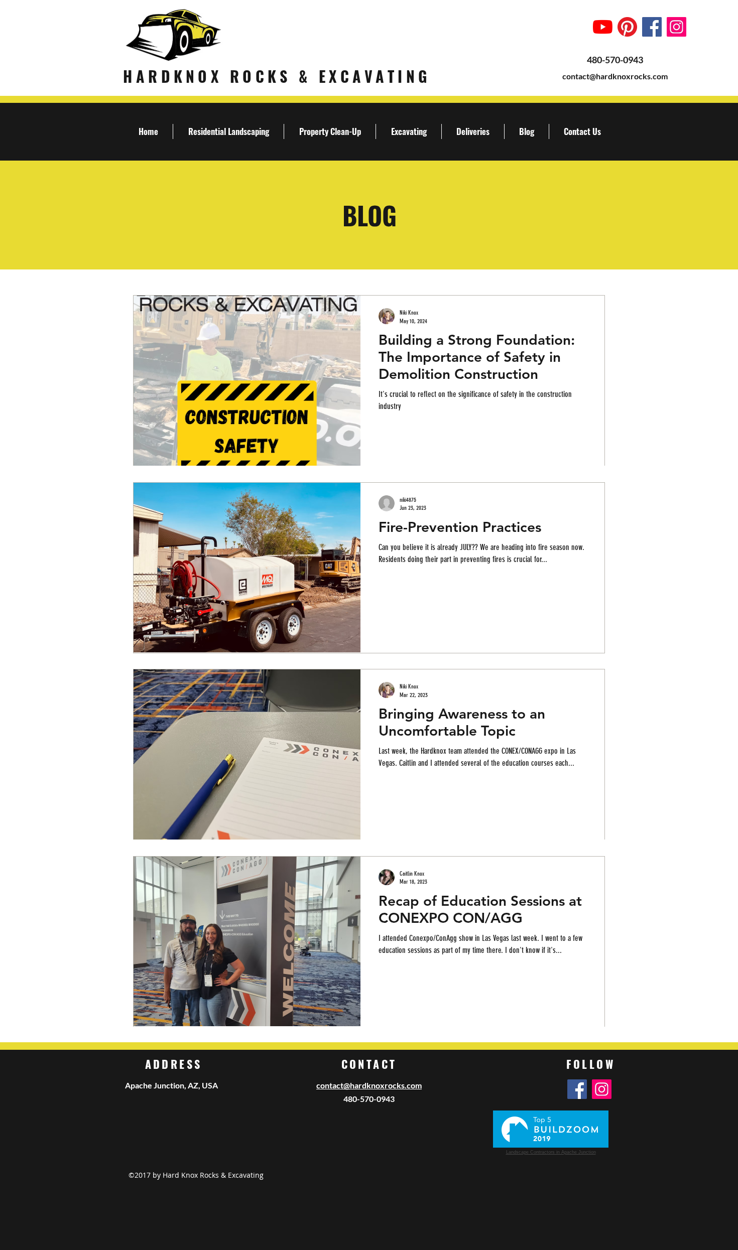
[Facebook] (652, 27)
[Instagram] (676, 27)
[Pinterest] (627, 27)
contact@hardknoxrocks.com (615, 76)
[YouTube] (602, 27)
